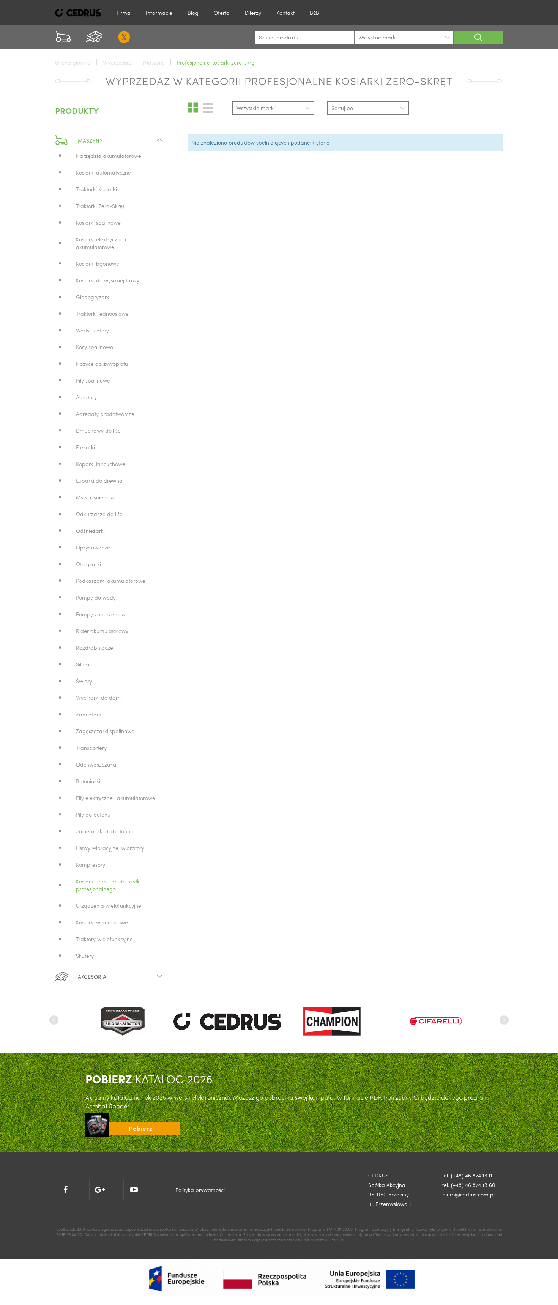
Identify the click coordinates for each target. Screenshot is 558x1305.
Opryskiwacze (93, 547)
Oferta (222, 12)
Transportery (91, 747)
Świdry (84, 681)
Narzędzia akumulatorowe (108, 155)
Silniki (82, 664)
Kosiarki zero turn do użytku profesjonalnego (109, 885)
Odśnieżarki (90, 530)
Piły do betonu (93, 814)
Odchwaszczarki (96, 764)
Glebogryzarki (93, 297)
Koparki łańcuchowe (100, 464)
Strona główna (73, 62)
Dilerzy (253, 12)
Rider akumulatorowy (102, 630)
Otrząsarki (88, 564)
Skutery (85, 955)
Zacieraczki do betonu (103, 831)
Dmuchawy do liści (98, 430)
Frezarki (85, 447)
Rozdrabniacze (94, 647)
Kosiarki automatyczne (103, 172)
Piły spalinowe (93, 380)
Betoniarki (88, 781)
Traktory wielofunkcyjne (104, 939)
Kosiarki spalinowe (98, 222)
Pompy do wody (96, 597)
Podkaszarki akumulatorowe (110, 580)
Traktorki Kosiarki (96, 189)
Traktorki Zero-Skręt (100, 205)
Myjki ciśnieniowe (97, 497)
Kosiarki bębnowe (97, 263)
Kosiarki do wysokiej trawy (107, 280)
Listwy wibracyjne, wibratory (110, 848)
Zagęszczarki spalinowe (105, 731)
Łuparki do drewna (99, 480)
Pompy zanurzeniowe (102, 614)
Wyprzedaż (117, 62)
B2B (314, 12)
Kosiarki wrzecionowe (102, 922)
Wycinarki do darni (99, 697)
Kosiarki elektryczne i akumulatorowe (101, 242)
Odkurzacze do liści (99, 514)
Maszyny (90, 140)
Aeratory (86, 397)
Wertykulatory (92, 330)
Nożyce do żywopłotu (102, 363)
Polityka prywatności (200, 1189)
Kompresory (90, 864)
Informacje (159, 12)
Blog (193, 12)
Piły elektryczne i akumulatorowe (115, 797)
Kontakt (285, 12)
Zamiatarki (89, 714)
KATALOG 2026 (149, 1078)
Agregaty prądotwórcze (105, 413)
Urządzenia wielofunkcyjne (108, 905)
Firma (124, 12)
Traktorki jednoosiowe (102, 313)
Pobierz (141, 1128)
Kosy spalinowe (94, 347)
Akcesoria (92, 976)
